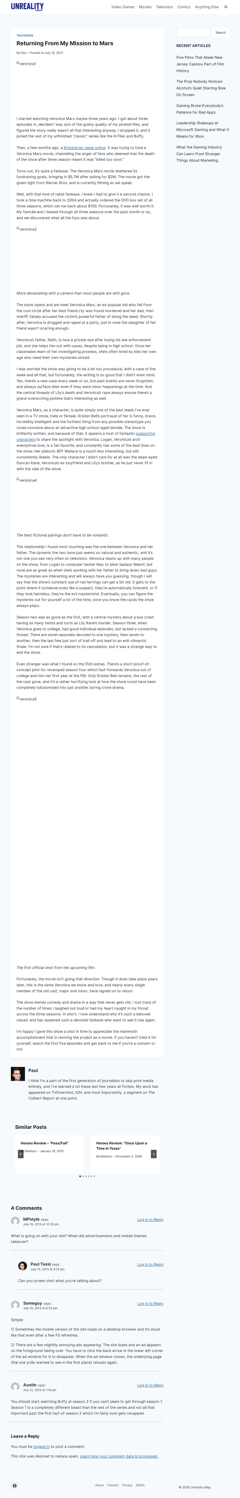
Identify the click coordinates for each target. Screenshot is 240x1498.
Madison (31, 1151)
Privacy (127, 1485)
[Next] (154, 1154)
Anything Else (207, 7)
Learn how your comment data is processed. (119, 1456)
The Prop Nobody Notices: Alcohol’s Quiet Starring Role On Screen (201, 88)
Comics (184, 7)
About (99, 1485)
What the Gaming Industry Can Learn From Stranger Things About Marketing (199, 154)
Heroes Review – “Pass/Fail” (44, 1143)
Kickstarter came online (84, 148)
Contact (112, 1485)
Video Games (123, 7)
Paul (24, 53)
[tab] (80, 1176)
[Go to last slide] (21, 1154)
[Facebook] (14, 1485)
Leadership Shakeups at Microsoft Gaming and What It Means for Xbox (202, 129)
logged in (42, 1446)
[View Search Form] (226, 7)
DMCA (140, 1485)
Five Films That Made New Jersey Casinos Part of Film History (200, 64)
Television (164, 7)
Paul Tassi (41, 1264)
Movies (145, 7)
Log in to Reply (150, 1219)
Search (221, 32)
